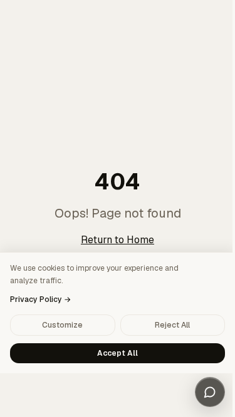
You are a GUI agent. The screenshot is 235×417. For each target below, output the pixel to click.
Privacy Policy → (40, 299)
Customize (62, 325)
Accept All (117, 353)
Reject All (172, 325)
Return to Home (117, 239)
